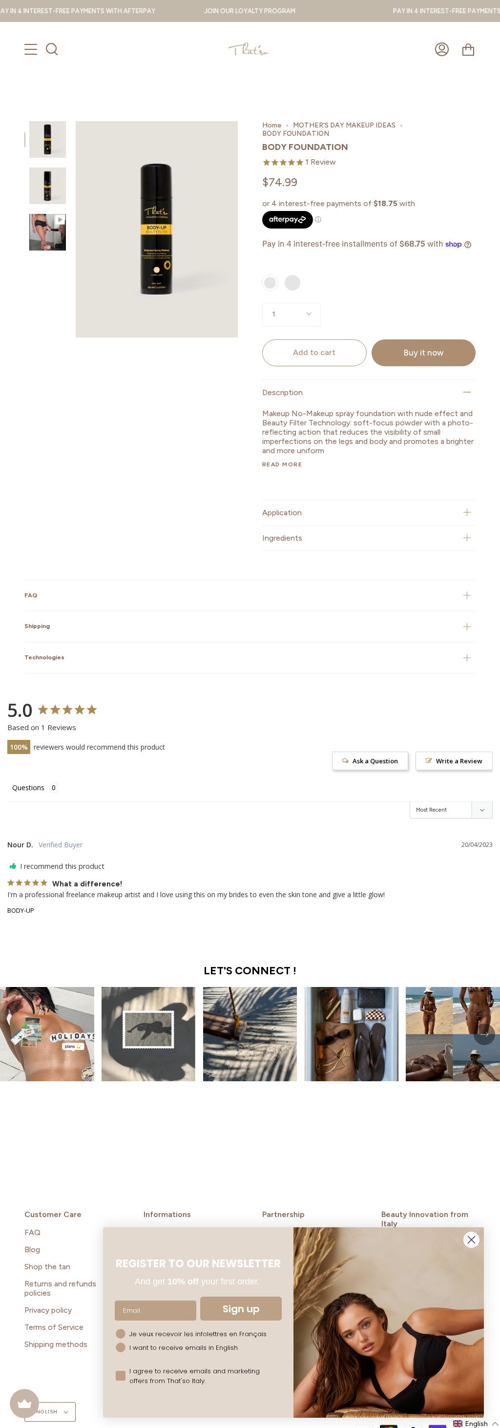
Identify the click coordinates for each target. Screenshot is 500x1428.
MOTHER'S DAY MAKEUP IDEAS (344, 125)
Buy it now (423, 352)
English (46, 1411)
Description (282, 392)
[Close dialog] (471, 1239)
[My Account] (442, 49)
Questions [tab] (28, 787)
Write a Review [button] (459, 760)
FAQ (30, 595)
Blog (32, 1249)
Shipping (37, 626)
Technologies (44, 657)
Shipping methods (55, 1344)
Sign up (241, 1309)
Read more (282, 464)
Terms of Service (53, 1327)
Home (271, 125)
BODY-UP (20, 910)
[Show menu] (31, 49)
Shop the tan (47, 1266)
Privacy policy (48, 1310)
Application (282, 512)
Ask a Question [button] (375, 760)
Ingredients (282, 538)
